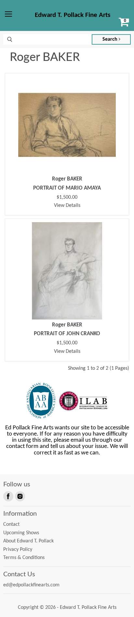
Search (110, 39)
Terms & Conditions (24, 557)
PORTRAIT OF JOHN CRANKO (67, 334)
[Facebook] (8, 496)
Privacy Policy (17, 549)
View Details (67, 205)
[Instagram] (19, 496)
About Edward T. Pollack (28, 541)
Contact (11, 524)
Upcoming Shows (21, 533)
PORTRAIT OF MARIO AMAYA (67, 188)
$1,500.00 (67, 197)
